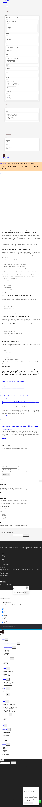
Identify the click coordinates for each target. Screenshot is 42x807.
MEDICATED (9, 39)
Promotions (13, 398)
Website (18, 469)
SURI (7, 75)
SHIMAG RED (9, 50)
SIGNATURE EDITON (8, 647)
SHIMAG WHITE (10, 52)
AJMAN (7, 144)
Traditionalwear (21, 381)
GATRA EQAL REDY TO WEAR (13, 115)
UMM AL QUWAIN (9, 146)
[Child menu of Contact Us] (6, 137)
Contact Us (4, 744)
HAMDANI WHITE (10, 118)
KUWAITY (9, 27)
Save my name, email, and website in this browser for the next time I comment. (17, 471)
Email (18, 466)
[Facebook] (1, 582)
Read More (4, 416)
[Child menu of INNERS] (7, 66)
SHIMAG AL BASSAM (11, 49)
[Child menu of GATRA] (7, 56)
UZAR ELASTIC (9, 87)
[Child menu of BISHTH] (7, 72)
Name (18, 464)
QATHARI (9, 28)
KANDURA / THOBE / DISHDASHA (10, 643)
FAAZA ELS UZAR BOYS (11, 86)
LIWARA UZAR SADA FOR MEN (13, 89)
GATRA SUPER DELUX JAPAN (12, 58)
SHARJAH (7, 143)
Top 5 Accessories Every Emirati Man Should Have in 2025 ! (13, 387)
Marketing (4, 517)
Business (3, 398)
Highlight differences (7, 602)
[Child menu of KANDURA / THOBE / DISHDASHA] (7, 19)
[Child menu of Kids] (6, 107)
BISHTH (4, 695)
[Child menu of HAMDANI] (7, 112)
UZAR (4, 701)
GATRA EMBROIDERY (11, 61)
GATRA (4, 679)
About (7, 129)
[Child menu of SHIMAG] (7, 45)
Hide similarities (6, 601)
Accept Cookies (28, 803)
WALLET (8, 95)
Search (1, 479)
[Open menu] (4, 155)
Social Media (13, 423)
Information (8, 398)
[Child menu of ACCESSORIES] (7, 93)
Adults (3, 561)
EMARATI (10, 25)
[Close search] (2, 760)
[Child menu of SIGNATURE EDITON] (8, 23)
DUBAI (7, 141)
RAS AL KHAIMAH (9, 147)
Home (7, 6)
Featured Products (5, 564)
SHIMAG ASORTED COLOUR (12, 47)
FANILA (8, 68)
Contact (3, 556)
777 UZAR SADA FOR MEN (12, 83)
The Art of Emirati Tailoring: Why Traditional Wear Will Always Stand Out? (13, 487)
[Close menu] (0, 634)
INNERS (4, 688)
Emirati (11, 381)
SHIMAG (4, 668)
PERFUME (8, 97)
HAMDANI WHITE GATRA (12, 114)
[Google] (5, 582)
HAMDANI (5, 729)
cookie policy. (27, 800)
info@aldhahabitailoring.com (5, 575)
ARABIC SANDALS (6, 659)
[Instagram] (3, 582)
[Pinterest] (4, 582)
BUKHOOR (9, 98)
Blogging (4, 381)
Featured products (10, 124)
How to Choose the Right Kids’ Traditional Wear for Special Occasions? (20, 403)
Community (8, 381)
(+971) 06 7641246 (3, 572)
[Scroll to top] (1, 632)
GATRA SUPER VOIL (11, 60)
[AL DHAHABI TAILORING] (8, 2)
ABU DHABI (8, 140)
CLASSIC (8, 38)
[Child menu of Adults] (6, 15)
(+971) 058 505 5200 (4, 573)
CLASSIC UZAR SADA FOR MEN (13, 84)
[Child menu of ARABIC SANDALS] (7, 35)
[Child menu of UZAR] (7, 79)
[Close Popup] (27, 588)
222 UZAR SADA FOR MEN (12, 81)
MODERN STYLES (10, 40)
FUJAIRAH (7, 148)
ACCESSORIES (6, 715)
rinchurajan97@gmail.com (7, 406)
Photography (15, 381)
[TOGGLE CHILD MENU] (6, 639)
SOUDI (9, 30)
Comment (25, 461)
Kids (3, 563)
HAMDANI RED (10, 117)
